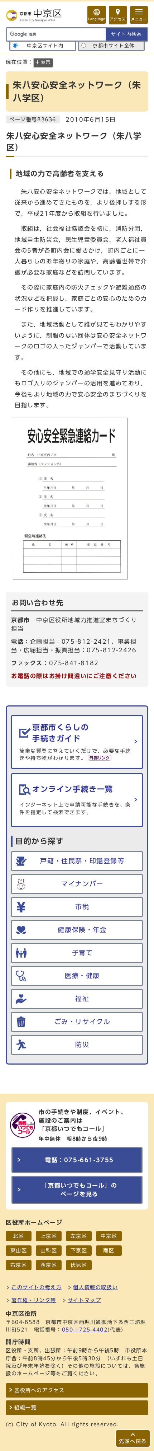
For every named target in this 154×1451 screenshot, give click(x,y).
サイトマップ (84, 1300)
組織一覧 (25, 1407)
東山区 (18, 1250)
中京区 (109, 1236)
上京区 (48, 1236)
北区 (18, 1236)
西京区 (48, 1265)
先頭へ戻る (133, 1441)
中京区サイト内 (45, 45)
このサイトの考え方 (36, 1287)
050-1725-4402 (85, 1329)
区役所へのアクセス (39, 1390)
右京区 (18, 1265)
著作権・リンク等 (33, 1300)
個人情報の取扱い (95, 1287)
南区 (108, 1250)
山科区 (48, 1250)
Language (96, 19)
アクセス (118, 19)
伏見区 (79, 1265)
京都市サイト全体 (114, 45)
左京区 (79, 1236)
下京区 (79, 1250)
